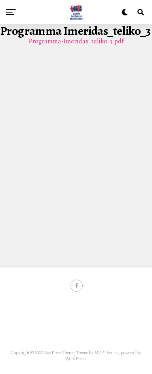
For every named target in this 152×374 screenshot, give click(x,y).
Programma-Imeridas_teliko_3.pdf (76, 41)
